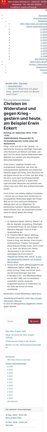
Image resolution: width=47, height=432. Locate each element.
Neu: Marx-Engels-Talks (16, 331)
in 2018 (10, 392)
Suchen (35, 321)
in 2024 (10, 373)
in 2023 (10, 376)
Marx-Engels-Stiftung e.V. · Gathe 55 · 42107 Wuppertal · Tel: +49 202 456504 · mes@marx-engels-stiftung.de (27, 4)
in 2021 (10, 382)
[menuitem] (43, 15)
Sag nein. (9, 425)
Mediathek (10, 357)
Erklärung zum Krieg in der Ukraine (21, 341)
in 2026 (10, 366)
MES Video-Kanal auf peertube (18, 360)
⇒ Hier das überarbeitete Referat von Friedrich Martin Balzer (24, 259)
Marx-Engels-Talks (14, 418)
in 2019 (10, 389)
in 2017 (10, 395)
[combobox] (17, 321)
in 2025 (10, 370)
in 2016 (10, 398)
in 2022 (10, 379)
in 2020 (10, 385)
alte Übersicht (12, 401)
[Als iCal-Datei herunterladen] (17, 100)
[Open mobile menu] (46, 10)
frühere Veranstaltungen (16, 363)
